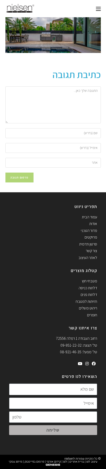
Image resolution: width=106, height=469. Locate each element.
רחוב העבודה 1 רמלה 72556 (76, 338)
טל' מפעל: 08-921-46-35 (78, 352)
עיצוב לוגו (91, 461)
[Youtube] (80, 364)
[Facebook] (94, 364)
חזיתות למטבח (86, 301)
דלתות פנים (89, 294)
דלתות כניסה (88, 288)
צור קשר (91, 250)
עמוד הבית (89, 217)
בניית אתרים (76, 461)
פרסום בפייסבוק (34, 461)
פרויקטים (91, 237)
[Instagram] (87, 364)
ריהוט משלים (88, 308)
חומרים (92, 315)
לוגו (65, 461)
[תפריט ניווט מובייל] (98, 8)
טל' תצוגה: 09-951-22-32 (78, 345)
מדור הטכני (89, 230)
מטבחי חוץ (89, 281)
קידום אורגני (53, 461)
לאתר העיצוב (87, 257)
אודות (93, 223)
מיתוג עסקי (15, 461)
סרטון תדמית (88, 244)
